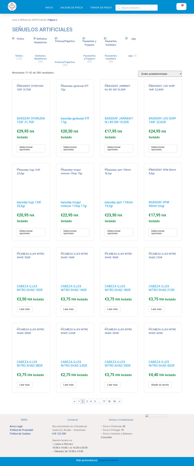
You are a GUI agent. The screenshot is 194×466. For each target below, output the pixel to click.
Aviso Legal (16, 426)
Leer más (24, 309)
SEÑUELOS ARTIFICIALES (33, 20)
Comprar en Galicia (108, 460)
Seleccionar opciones (26, 148)
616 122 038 (59, 433)
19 (114, 401)
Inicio (49, 7)
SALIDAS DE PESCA (71, 7)
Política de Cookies (20, 433)
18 (109, 401)
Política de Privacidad (21, 430)
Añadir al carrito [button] (160, 384)
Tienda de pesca (101, 7)
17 (104, 401)
